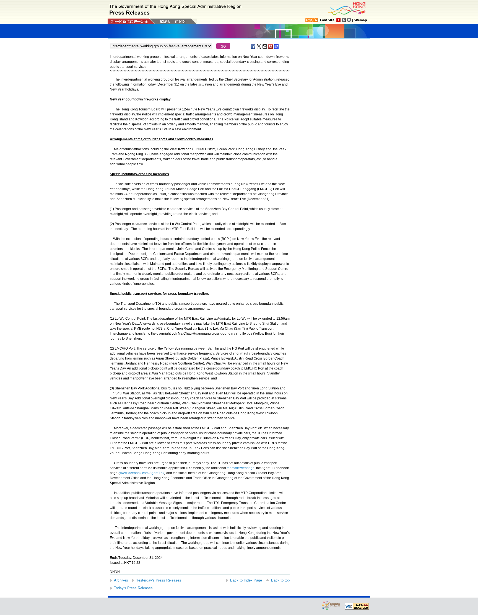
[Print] (276, 46)
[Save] (270, 46)
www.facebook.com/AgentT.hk (141, 473)
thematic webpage (240, 468)
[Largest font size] (349, 20)
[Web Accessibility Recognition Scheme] (331, 605)
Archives (121, 580)
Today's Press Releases (133, 588)
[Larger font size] (344, 20)
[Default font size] (338, 20)
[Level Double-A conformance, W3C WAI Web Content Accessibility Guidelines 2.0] (357, 606)
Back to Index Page (246, 580)
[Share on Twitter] (259, 46)
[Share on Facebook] (253, 46)
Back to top (280, 580)
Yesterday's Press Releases (158, 580)
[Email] (265, 46)
